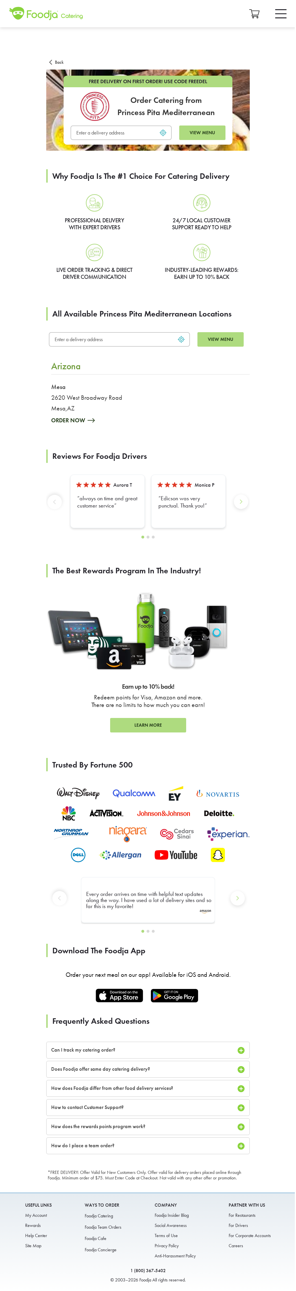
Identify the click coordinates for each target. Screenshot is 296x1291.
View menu (202, 132)
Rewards (33, 1225)
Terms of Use (166, 1235)
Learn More (148, 725)
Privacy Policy (167, 1245)
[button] (55, 506)
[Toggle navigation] (281, 13)
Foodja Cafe (95, 1238)
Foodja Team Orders (103, 1227)
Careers (236, 1245)
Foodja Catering (99, 1216)
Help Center (36, 1235)
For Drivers (238, 1225)
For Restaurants (242, 1215)
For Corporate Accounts (250, 1235)
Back (59, 62)
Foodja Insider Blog (172, 1215)
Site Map (33, 1245)
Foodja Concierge (100, 1249)
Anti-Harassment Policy (175, 1256)
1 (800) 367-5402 (148, 1270)
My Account (36, 1215)
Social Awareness (171, 1225)
